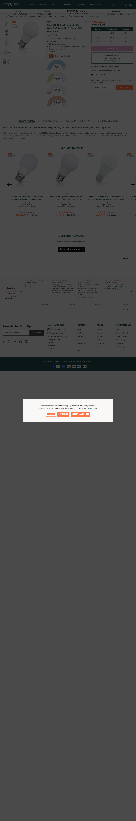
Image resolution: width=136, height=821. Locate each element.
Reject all (63, 414)
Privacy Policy (92, 408)
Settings (51, 414)
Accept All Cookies (80, 414)
